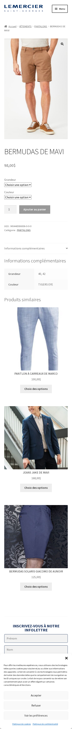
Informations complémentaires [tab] (24, 248)
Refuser (36, 705)
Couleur (9, 192)
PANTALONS (40, 26)
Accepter (36, 695)
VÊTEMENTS (25, 26)
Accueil (12, 26)
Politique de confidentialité (45, 724)
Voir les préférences (36, 715)
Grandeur (10, 179)
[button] (66, 658)
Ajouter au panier (34, 209)
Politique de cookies (21, 724)
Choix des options (36, 389)
